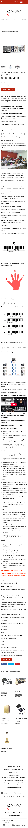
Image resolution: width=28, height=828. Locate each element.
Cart (18, 2)
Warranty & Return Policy (13, 799)
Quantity (3, 82)
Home (2, 27)
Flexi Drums (19, 796)
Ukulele (8, 796)
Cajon (24, 796)
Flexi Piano (13, 796)
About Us (3, 796)
